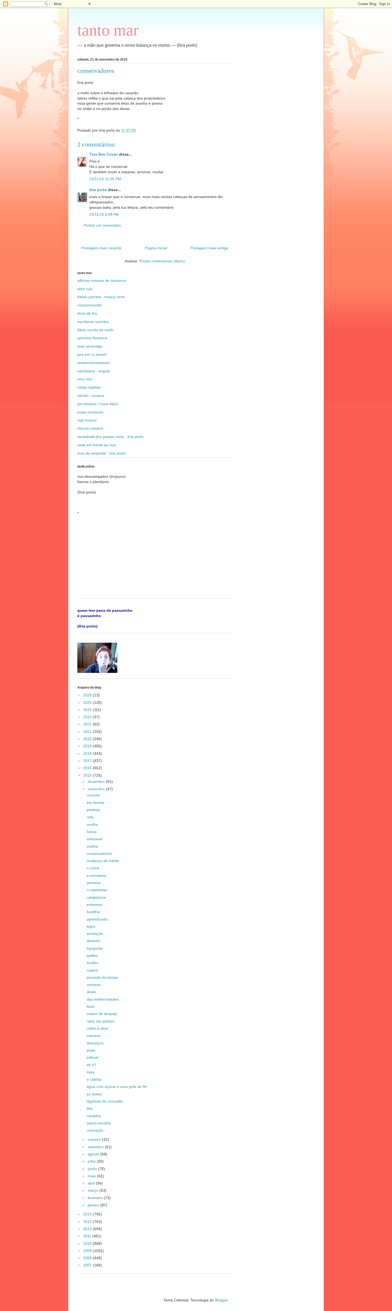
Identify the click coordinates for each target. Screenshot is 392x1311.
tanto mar (108, 30)
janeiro (94, 1205)
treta (90, 1072)
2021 (88, 731)
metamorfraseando (93, 363)
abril (92, 1183)
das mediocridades (103, 999)
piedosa (93, 810)
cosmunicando (89, 305)
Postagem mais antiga (209, 248)
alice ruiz (84, 289)
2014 (88, 1214)
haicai (92, 832)
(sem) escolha (99, 1123)
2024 (88, 710)
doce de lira (87, 313)
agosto (94, 1154)
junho (93, 1169)
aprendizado (97, 919)
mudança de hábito (103, 861)
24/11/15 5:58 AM (104, 214)
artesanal (94, 839)
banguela (94, 948)
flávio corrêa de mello (95, 330)
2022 (88, 724)
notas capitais (89, 387)
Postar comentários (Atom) (162, 261)
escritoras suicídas (93, 321)
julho (92, 1161)
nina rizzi (84, 379)
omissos (94, 984)
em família (95, 802)
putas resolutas (90, 412)
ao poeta (94, 1094)
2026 (88, 695)
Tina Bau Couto (103, 154)
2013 (88, 1221)
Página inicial (156, 248)
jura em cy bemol (91, 354)
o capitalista (97, 890)
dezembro (97, 781)
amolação (95, 933)
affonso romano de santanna (101, 280)
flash (91, 1006)
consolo (93, 795)
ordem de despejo (102, 1014)
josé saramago (89, 346)
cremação (95, 1130)
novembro (97, 789)
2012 (88, 1229)
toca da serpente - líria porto (101, 453)
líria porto (98, 190)
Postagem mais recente (101, 248)
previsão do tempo (102, 977)
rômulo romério (90, 428)
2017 (88, 761)
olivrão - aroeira (90, 395)
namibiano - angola (93, 371)
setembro (96, 1147)
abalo (91, 992)
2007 (88, 1265)
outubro (95, 1139)
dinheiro (93, 941)
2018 (88, 753)
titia (90, 1108)
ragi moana (87, 420)
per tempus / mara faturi (97, 404)
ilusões (92, 963)
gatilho (92, 955)
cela (90, 817)
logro (91, 926)
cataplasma (96, 897)
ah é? (91, 1065)
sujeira (92, 970)
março (93, 1190)
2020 (88, 739)
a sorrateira (96, 875)
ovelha (92, 824)
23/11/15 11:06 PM (105, 179)
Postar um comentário (102, 225)
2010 (88, 1243)
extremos (94, 904)
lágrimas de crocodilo (105, 1101)
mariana (94, 1035)
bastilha (93, 912)
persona (94, 882)
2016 (88, 768)
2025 (88, 702)
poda (91, 1050)
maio (92, 1176)
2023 (88, 717)
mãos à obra (97, 1028)
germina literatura (92, 338)
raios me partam (100, 1021)
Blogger (221, 1300)
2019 (88, 746)
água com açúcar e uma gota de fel (117, 1086)
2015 (88, 775)
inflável (92, 1057)
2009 (88, 1251)
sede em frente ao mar (96, 445)
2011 (87, 1236)
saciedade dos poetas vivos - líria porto (110, 437)
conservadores (99, 853)
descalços (95, 1043)
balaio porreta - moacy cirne (101, 297)
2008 (88, 1258)
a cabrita (94, 1079)
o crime (93, 868)
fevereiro (96, 1198)
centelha (94, 1116)
